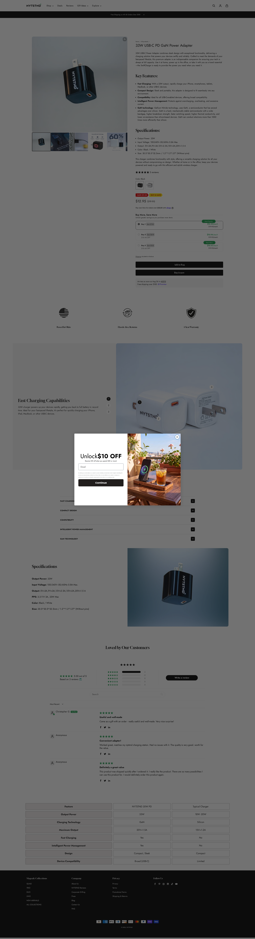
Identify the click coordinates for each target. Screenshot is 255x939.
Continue (101, 482)
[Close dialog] (177, 437)
